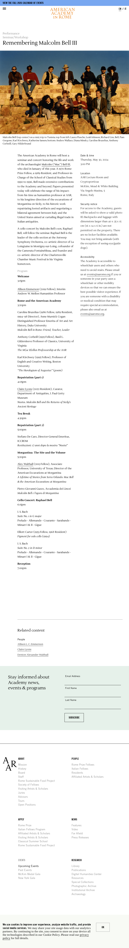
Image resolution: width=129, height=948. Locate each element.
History (23, 768)
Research (77, 860)
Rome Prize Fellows (84, 764)
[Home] (62, 13)
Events (21, 860)
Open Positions (28, 804)
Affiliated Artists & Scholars (88, 776)
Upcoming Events (30, 866)
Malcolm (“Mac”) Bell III (56, 164)
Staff (22, 776)
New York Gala (28, 878)
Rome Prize (26, 825)
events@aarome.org (99, 274)
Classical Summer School (34, 841)
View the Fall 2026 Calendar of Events (23, 3)
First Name (71, 688)
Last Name (70, 699)
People (75, 758)
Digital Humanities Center (87, 874)
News (74, 819)
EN (120, 8)
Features (77, 825)
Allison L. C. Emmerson (30, 644)
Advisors (24, 796)
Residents (78, 772)
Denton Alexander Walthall (32, 654)
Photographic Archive (85, 886)
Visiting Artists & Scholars (34, 788)
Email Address (72, 676)
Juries (23, 792)
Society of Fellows (30, 784)
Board (23, 772)
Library (76, 866)
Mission (24, 764)
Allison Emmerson (28, 289)
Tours (22, 800)
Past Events (26, 870)
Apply (21, 819)
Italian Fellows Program (33, 829)
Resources (78, 878)
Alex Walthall (25, 464)
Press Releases (81, 837)
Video (76, 829)
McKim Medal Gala (30, 874)
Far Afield (78, 833)
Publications (80, 870)
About (21, 758)
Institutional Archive (84, 890)
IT (125, 8)
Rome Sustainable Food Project (38, 780)
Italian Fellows (81, 768)
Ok (103, 927)
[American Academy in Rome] (10, 764)
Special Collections (84, 882)
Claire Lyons (24, 389)
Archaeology (79, 894)
